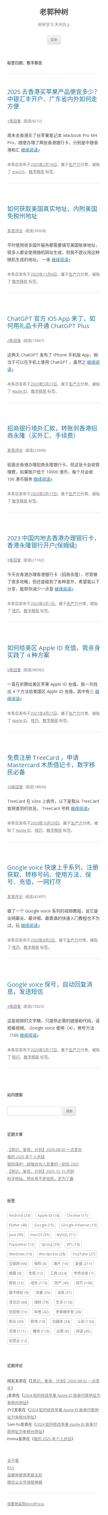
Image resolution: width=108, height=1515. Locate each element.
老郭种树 (54, 12)
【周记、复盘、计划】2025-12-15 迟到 (40, 1171)
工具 (58, 1273)
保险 (40, 1263)
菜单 (54, 39)
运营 (62, 1331)
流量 (43, 1292)
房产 (61, 1283)
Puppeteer (21, 1244)
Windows (20, 1254)
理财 (41, 1302)
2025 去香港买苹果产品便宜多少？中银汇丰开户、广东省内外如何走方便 (53, 99)
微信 (16, 1283)
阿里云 (18, 1340)
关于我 (13, 1460)
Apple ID (19, 391)
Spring (50, 1244)
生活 (64, 1302)
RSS (10, 1467)
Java (16, 1234)
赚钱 (41, 1331)
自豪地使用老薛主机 (24, 1475)
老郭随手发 (68, 1311)
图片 (61, 1263)
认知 (85, 1321)
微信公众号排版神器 (24, 1482)
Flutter (18, 1225)
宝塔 (35, 1273)
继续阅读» (30, 150)
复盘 (83, 1263)
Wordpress (52, 1254)
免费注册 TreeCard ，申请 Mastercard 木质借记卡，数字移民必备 (51, 765)
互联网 (18, 1263)
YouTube (84, 1254)
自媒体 (61, 1321)
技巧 (16, 610)
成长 (39, 1283)
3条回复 (14, 560)
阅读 (83, 1331)
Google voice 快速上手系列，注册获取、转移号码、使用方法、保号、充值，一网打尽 (52, 874)
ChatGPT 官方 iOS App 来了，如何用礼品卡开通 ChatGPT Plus (51, 322)
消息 (64, 1292)
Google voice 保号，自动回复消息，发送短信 (49, 988)
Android (19, 1215)
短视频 (18, 1311)
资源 (17, 1331)
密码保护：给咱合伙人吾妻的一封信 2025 (43, 1164)
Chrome (77, 1215)
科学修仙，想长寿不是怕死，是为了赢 (40, 1178)
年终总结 (83, 1273)
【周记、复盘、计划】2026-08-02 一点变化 (44, 1149)
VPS (73, 1244)
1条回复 (14, 121)
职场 (38, 1321)
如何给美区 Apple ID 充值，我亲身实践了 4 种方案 (53, 651)
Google (44, 1225)
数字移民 (36, 171)
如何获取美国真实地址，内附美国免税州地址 (52, 212)
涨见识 (18, 1302)
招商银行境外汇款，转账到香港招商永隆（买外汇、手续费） (52, 432)
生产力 (74, 164)
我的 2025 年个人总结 (26, 1156)
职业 (16, 1321)
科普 (41, 1311)
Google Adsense (79, 1225)
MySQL (66, 1234)
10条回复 (15, 786)
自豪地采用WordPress (25, 1504)
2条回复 (14, 340)
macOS (18, 171)
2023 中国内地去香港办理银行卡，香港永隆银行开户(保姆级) (53, 541)
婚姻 (15, 1273)
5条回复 (14, 669)
